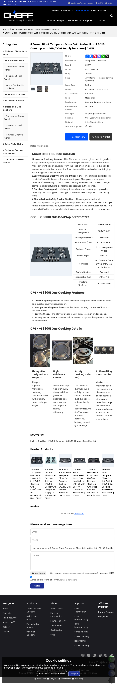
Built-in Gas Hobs (24, 29)
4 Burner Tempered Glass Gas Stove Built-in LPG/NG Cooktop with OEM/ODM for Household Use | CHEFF (36, 484)
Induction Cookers (31, 633)
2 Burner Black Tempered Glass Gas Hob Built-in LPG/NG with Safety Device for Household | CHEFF (79, 482)
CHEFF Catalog (81, 636)
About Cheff (9, 622)
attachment (40, 573)
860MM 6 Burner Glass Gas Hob (81, 441)
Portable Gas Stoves (33, 626)
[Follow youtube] (83, 655)
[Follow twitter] (100, 655)
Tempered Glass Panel (46, 29)
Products (81, 10)
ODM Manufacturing (81, 618)
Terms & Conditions (68, 580)
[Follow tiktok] (111, 655)
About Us (66, 10)
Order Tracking (81, 645)
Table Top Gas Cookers (34, 610)
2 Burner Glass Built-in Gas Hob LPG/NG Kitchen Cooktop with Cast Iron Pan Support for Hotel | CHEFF (93, 482)
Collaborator (73, 20)
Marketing (78, 679)
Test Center (56, 625)
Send (37, 585)
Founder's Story (58, 621)
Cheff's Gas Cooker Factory (81, 3)
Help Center (80, 641)
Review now (79, 514)
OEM (110, 3)
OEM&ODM (97, 10)
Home (55, 10)
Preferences (66, 679)
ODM (100, 3)
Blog (53, 634)
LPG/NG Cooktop (56, 441)
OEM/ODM (103, 616)
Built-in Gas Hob (38, 441)
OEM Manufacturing (81, 626)
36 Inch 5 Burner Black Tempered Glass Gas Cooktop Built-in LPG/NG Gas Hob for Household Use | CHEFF (65, 482)
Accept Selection (58, 673)
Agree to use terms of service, (53, 579)
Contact (101, 20)
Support (87, 20)
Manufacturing (53, 20)
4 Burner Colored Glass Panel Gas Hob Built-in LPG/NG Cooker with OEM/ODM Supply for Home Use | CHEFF (51, 484)
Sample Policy (81, 631)
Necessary (41, 679)
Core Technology (80, 610)
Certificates (56, 630)
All (13, 29)
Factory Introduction (56, 615)
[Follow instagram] (106, 655)
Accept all (74, 673)
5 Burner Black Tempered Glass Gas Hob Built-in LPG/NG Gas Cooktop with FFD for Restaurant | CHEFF (108, 482)
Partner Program (106, 612)
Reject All (43, 673)
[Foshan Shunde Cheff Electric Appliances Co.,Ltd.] (18, 15)
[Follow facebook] (89, 655)
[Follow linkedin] (94, 655)
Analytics (53, 679)
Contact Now (78, 136)
